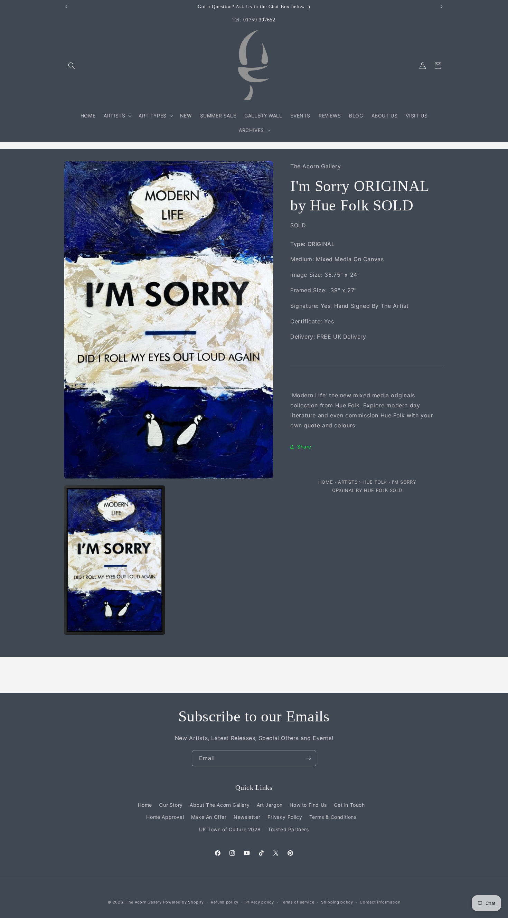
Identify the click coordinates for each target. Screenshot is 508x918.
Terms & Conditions (333, 817)
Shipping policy (337, 902)
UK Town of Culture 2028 (230, 829)
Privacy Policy (284, 817)
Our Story (170, 805)
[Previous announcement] (66, 6)
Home (326, 482)
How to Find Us (308, 805)
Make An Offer (209, 817)
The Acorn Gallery (144, 902)
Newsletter (247, 817)
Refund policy (224, 902)
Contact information (380, 902)
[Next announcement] (441, 6)
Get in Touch (349, 805)
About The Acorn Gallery (220, 805)
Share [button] (304, 446)
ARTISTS (347, 482)
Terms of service (297, 902)
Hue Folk (375, 482)
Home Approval (165, 817)
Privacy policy (259, 902)
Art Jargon (270, 805)
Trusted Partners (288, 829)
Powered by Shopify (183, 902)
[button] (71, 65)
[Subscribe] (308, 758)
